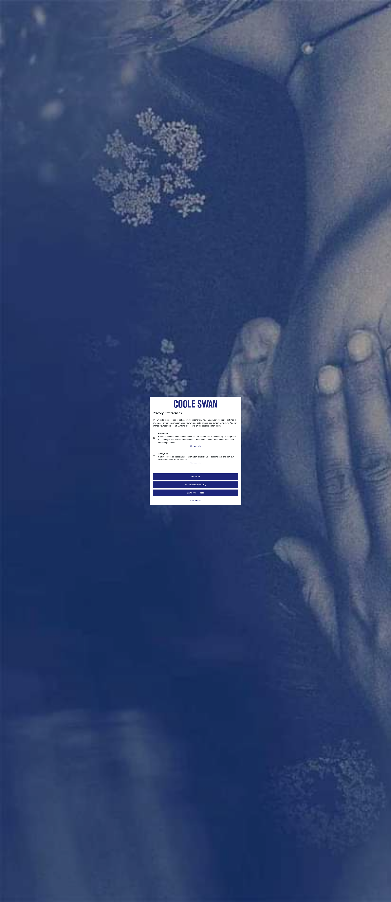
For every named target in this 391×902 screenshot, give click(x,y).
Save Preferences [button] (195, 493)
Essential (163, 433)
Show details (195, 446)
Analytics (163, 453)
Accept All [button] (195, 476)
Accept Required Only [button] (195, 484)
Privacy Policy (195, 500)
